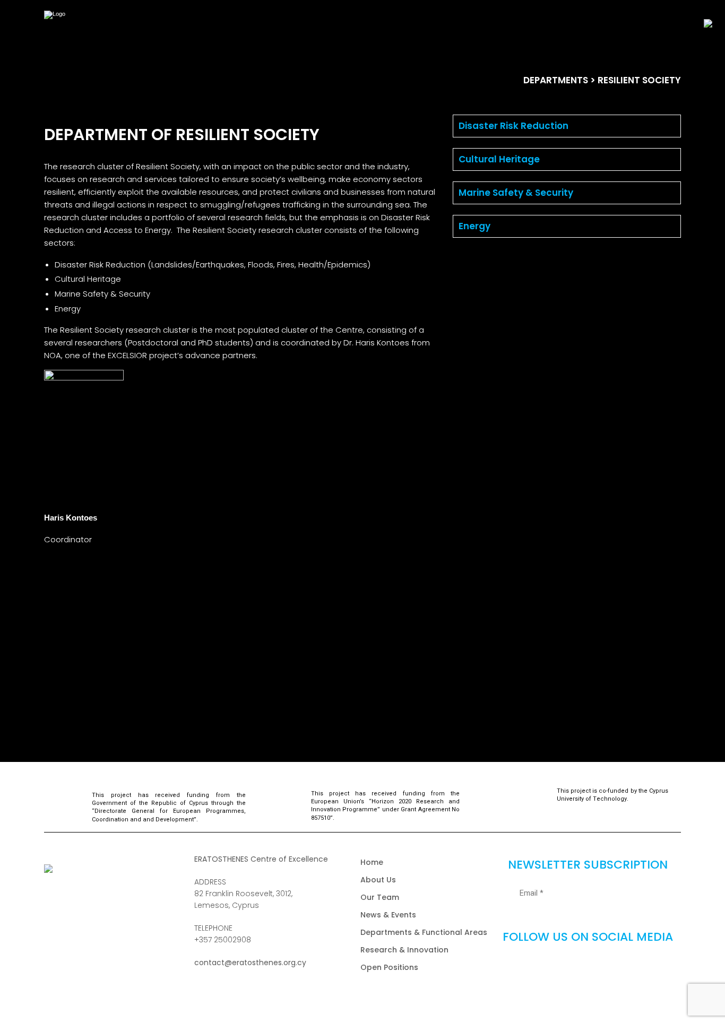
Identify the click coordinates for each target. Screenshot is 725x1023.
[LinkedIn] (638, 966)
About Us (378, 879)
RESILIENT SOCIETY (639, 80)
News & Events (388, 914)
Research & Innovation (404, 949)
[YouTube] (604, 966)
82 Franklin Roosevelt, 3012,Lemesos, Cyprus (243, 899)
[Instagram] (570, 966)
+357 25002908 (222, 939)
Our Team (379, 897)
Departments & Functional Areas (423, 932)
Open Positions (389, 967)
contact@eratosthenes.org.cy (250, 962)
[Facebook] (537, 966)
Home (371, 862)
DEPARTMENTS (555, 80)
